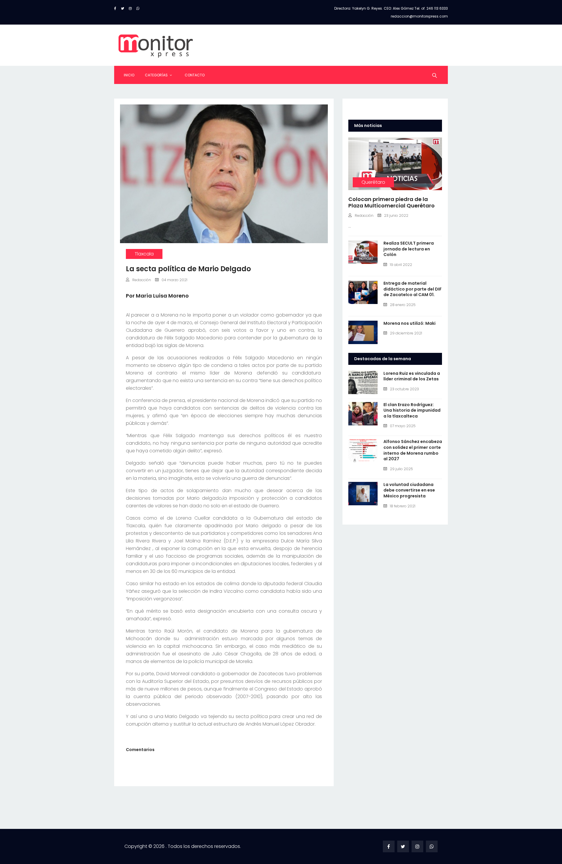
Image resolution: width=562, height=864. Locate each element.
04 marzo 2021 (174, 279)
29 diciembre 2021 (406, 333)
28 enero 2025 (403, 304)
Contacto (195, 75)
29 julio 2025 (401, 468)
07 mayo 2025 (403, 425)
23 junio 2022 (396, 215)
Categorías (156, 75)
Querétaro (373, 182)
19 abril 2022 (401, 264)
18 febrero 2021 (402, 506)
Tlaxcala (144, 253)
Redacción (141, 279)
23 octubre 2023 (404, 389)
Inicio (129, 75)
